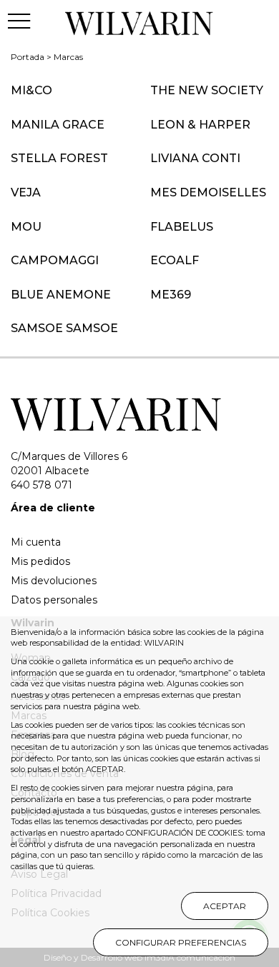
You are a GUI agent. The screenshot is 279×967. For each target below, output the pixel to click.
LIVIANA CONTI (195, 158)
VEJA (26, 192)
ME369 (170, 294)
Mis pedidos (40, 561)
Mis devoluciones (54, 580)
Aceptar (224, 906)
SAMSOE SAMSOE (64, 328)
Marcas (68, 56)
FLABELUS (181, 227)
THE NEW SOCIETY (206, 90)
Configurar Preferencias (180, 942)
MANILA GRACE (57, 124)
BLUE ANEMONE (61, 294)
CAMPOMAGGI (55, 260)
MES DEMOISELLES (208, 192)
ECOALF (174, 260)
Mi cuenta (36, 542)
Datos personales (54, 599)
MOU (26, 227)
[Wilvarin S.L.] (140, 20)
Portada (27, 56)
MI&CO (31, 90)
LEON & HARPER (200, 124)
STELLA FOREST (59, 158)
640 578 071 (41, 485)
